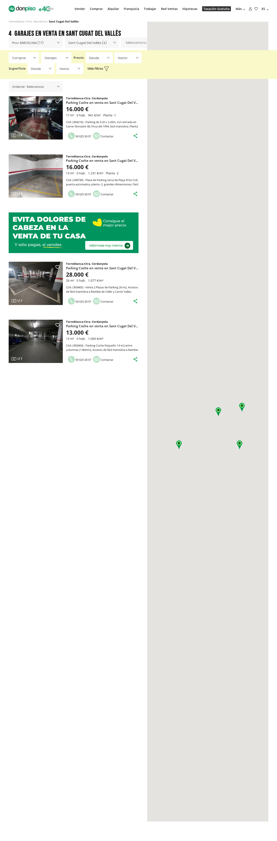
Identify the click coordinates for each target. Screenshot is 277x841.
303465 (77, 287)
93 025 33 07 (83, 136)
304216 (77, 122)
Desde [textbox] (94, 58)
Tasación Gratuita (216, 9)
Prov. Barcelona (36, 21)
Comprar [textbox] (19, 58)
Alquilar (113, 9)
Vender (79, 9)
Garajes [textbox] (51, 58)
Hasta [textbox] (122, 58)
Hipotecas (189, 9)
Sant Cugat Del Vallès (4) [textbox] (87, 43)
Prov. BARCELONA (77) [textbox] (27, 43)
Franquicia (131, 9)
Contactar (106, 136)
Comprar (96, 9)
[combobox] (36, 42)
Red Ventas (169, 9)
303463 (77, 345)
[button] (242, 407)
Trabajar (150, 9)
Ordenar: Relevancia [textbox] (28, 87)
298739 (77, 180)
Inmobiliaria (16, 21)
